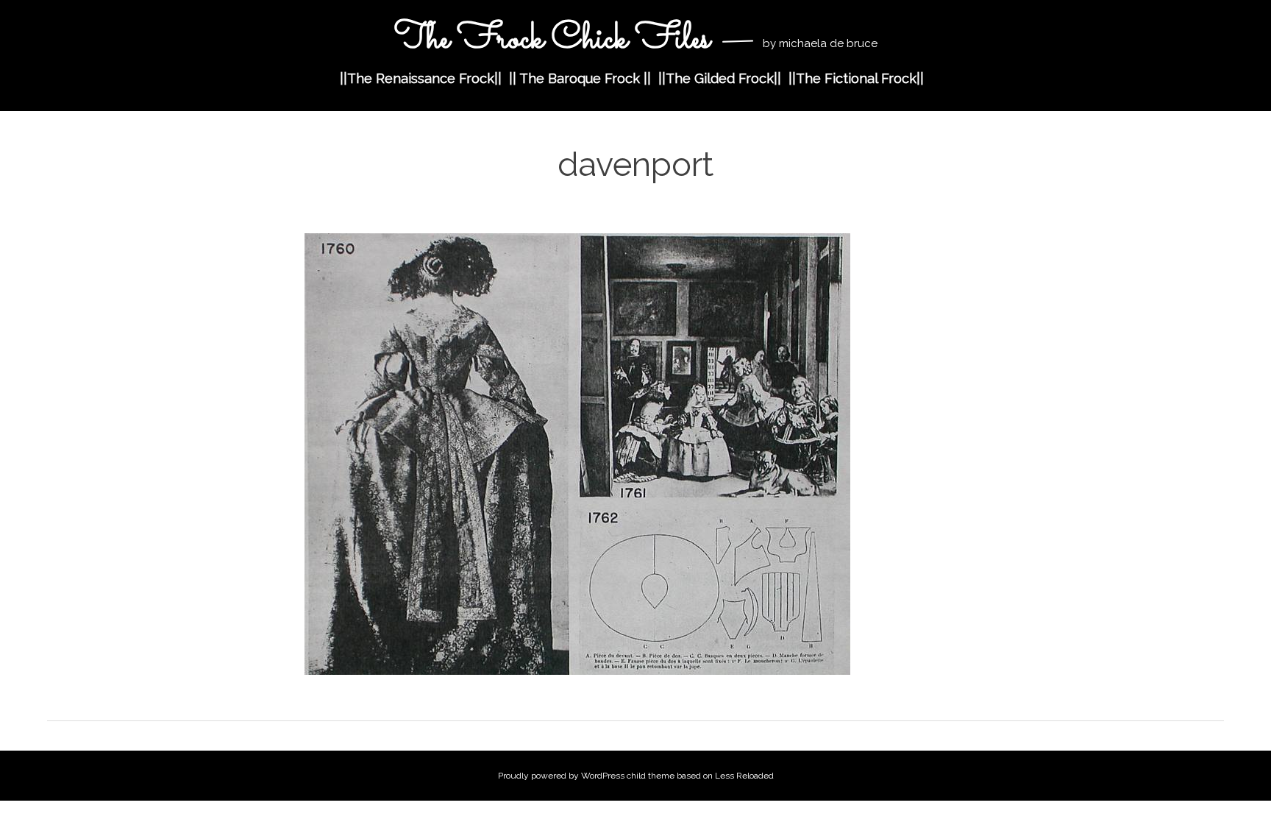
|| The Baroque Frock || (580, 78)
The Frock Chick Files (556, 39)
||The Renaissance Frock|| (421, 78)
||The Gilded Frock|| (719, 78)
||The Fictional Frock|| (856, 78)
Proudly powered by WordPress (561, 775)
